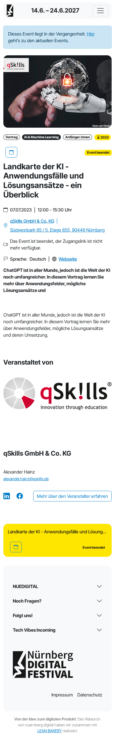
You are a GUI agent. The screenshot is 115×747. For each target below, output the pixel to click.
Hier (91, 34)
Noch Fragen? (27, 601)
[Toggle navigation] (100, 10)
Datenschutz (89, 695)
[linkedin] (6, 496)
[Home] (10, 10)
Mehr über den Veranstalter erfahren (72, 496)
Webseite (68, 259)
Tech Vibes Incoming (34, 630)
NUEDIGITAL (25, 586)
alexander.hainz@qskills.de (26, 478)
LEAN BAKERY (49, 730)
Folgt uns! (23, 615)
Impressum (62, 695)
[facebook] (19, 496)
